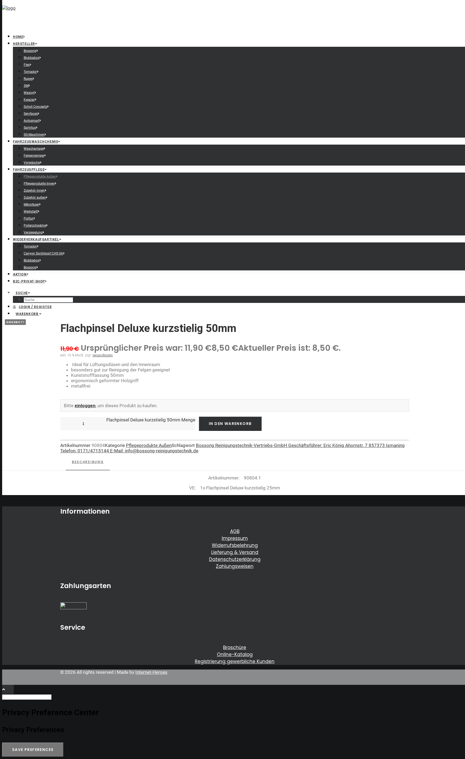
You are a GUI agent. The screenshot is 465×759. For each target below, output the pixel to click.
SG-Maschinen (34, 135)
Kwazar (29, 100)
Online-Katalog (235, 654)
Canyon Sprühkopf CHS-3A (43, 253)
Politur (28, 218)
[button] (23, 293)
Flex (27, 65)
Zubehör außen (35, 197)
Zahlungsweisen (234, 566)
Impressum (235, 538)
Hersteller (24, 44)
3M (26, 86)
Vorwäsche (32, 162)
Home (18, 37)
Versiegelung (33, 232)
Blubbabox (31, 58)
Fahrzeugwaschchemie (35, 142)
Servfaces (31, 114)
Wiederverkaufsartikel (36, 239)
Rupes (28, 79)
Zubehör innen (34, 190)
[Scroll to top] (8, 689)
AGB (234, 531)
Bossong (30, 51)
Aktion (20, 274)
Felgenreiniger (34, 155)
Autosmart (31, 121)
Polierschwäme (35, 225)
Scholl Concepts (35, 107)
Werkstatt (31, 211)
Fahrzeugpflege (28, 169)
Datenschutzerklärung (234, 559)
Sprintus (30, 128)
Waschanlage (34, 149)
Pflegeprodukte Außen (40, 176)
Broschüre (234, 647)
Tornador (30, 72)
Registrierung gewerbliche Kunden (234, 661)
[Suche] (27, 696)
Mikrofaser (31, 204)
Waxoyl (29, 93)
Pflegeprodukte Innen (39, 183)
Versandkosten (102, 355)
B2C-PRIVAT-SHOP (29, 281)
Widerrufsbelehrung (235, 545)
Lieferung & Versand (234, 552)
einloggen (85, 405)
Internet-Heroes (151, 672)
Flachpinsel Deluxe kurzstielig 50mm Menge (150, 420)
